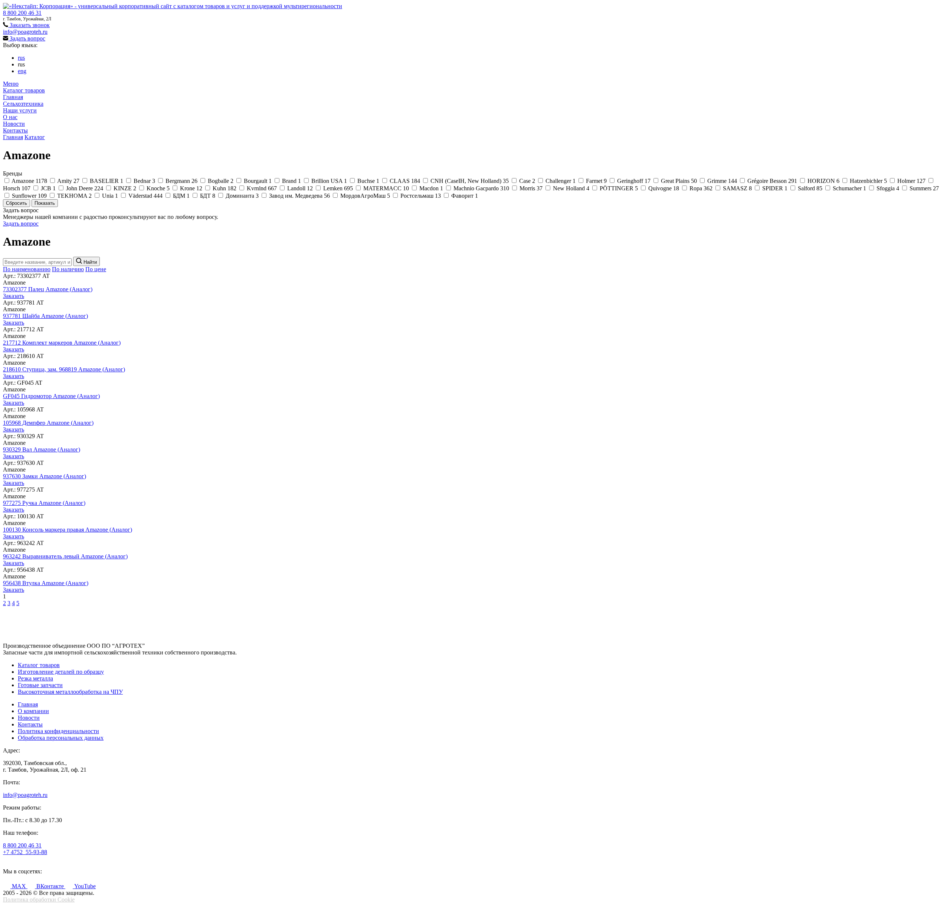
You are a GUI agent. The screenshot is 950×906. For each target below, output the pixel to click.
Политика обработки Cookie (39, 899)
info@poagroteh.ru (25, 32)
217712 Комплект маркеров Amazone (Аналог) (62, 342)
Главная (13, 97)
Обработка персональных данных (61, 738)
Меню (11, 84)
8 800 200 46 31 (22, 13)
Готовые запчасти (40, 685)
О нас (10, 117)
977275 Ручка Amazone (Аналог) (44, 503)
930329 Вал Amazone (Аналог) (41, 449)
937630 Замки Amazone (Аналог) (44, 476)
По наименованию (26, 269)
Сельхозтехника (23, 104)
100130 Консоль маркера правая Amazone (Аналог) (67, 529)
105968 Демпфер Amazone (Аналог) (48, 423)
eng (22, 71)
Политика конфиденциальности (58, 731)
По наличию (68, 269)
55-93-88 (25, 852)
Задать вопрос (26, 38)
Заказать (13, 296)
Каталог (34, 137)
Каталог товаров (24, 90)
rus (21, 58)
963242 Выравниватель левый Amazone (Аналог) (65, 556)
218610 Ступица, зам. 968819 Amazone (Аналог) (64, 369)
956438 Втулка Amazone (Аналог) (45, 583)
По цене (95, 269)
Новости (14, 124)
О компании (33, 711)
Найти (89, 262)
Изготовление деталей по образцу (61, 672)
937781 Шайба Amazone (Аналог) (45, 316)
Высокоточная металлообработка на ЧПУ (70, 692)
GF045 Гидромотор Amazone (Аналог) (51, 396)
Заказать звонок (29, 25)
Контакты (15, 130)
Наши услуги (20, 110)
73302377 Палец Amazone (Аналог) (47, 289)
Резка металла (35, 678)
